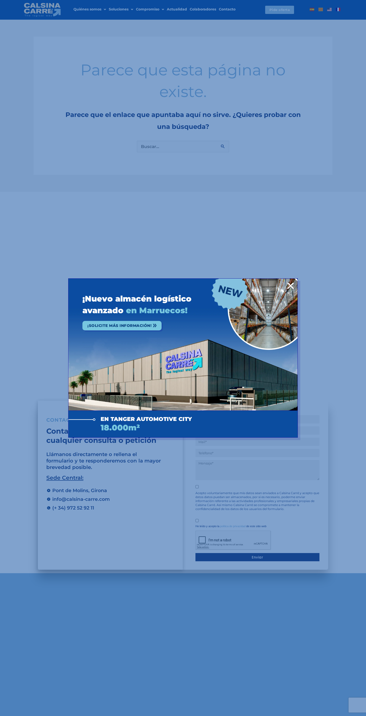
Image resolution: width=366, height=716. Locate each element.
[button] (290, 285)
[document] (183, 358)
